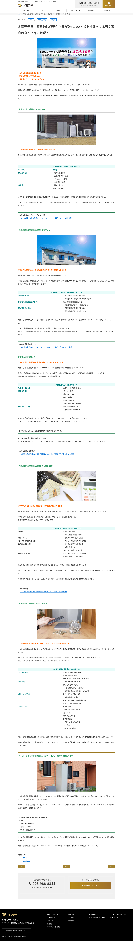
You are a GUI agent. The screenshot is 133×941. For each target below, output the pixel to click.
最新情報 (71, 921)
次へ (111, 866)
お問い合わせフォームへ (90, 885)
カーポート (42, 10)
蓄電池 (58, 10)
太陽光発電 (25, 10)
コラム (31, 20)
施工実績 (107, 10)
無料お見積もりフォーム (97, 917)
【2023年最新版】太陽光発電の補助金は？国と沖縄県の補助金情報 (43, 592)
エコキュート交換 (74, 10)
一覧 (66, 866)
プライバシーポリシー (118, 914)
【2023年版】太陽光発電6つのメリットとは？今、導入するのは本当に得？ (46, 218)
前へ (21, 866)
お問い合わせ (93, 914)
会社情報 (91, 10)
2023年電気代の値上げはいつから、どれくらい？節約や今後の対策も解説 (46, 347)
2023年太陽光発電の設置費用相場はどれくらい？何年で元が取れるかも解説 (47, 454)
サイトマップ (114, 917)
